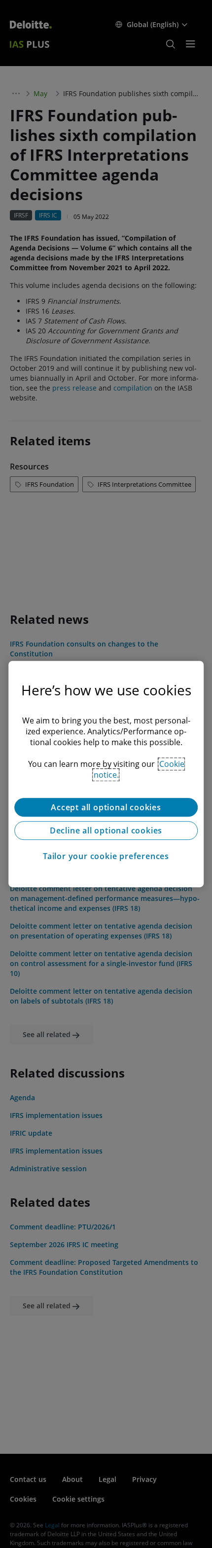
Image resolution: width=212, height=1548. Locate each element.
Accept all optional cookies (106, 807)
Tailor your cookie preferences (106, 856)
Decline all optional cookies (106, 830)
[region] (106, 774)
